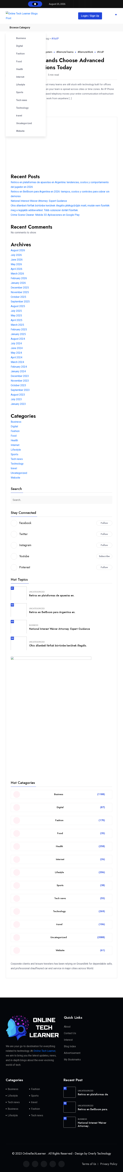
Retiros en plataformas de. (93, 1094)
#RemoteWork (85, 52)
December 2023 (20, 376)
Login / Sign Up (90, 15)
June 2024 (17, 348)
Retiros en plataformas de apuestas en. (51, 595)
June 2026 (17, 259)
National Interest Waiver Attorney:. (92, 1124)
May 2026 (16, 264)
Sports (19, 92)
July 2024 (16, 343)
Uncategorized (24, 123)
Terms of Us (89, 1164)
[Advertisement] (61, 144)
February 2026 (19, 278)
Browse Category (20, 27)
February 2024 (19, 366)
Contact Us (70, 1033)
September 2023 (20, 390)
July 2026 (16, 255)
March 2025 (17, 324)
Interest (68, 1039)
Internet (20, 77)
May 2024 (16, 352)
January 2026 (18, 282)
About (67, 1026)
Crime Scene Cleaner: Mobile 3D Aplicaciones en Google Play (45, 214)
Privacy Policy (108, 1164)
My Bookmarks (72, 1059)
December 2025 (20, 287)
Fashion (20, 53)
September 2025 (20, 301)
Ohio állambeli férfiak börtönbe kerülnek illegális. (58, 645)
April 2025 (16, 320)
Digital (19, 46)
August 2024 (18, 338)
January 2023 (18, 403)
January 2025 (18, 334)
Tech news (21, 100)
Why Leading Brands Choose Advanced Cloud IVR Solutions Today (55, 63)
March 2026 (17, 273)
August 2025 (18, 306)
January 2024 (18, 371)
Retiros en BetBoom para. (93, 1109)
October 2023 (18, 385)
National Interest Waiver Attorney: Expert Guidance (39, 200)
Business (21, 38)
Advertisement (72, 1052)
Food (19, 61)
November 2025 (20, 292)
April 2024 (16, 357)
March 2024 (17, 362)
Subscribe (104, 556)
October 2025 (18, 296)
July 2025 (16, 310)
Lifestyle (20, 84)
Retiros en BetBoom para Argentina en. (52, 612)
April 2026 (16, 268)
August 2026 (18, 250)
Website (20, 131)
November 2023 (20, 380)
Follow (104, 523)
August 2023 (18, 394)
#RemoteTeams (65, 52)
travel (19, 115)
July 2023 (16, 399)
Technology (22, 108)
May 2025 (16, 315)
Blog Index (70, 1046)
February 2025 (19, 329)
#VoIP (100, 52)
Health (19, 69)
